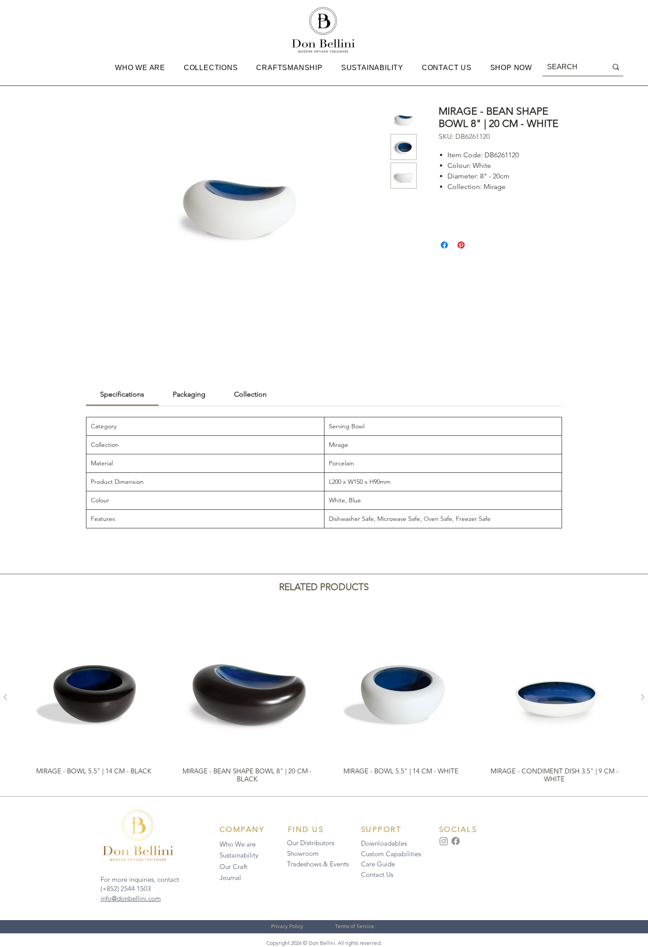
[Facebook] (455, 841)
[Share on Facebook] (444, 245)
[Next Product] (642, 697)
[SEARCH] (615, 67)
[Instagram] (443, 841)
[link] (122, 394)
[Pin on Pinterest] (461, 245)
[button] (140, 67)
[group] (324, 697)
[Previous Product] (5, 697)
